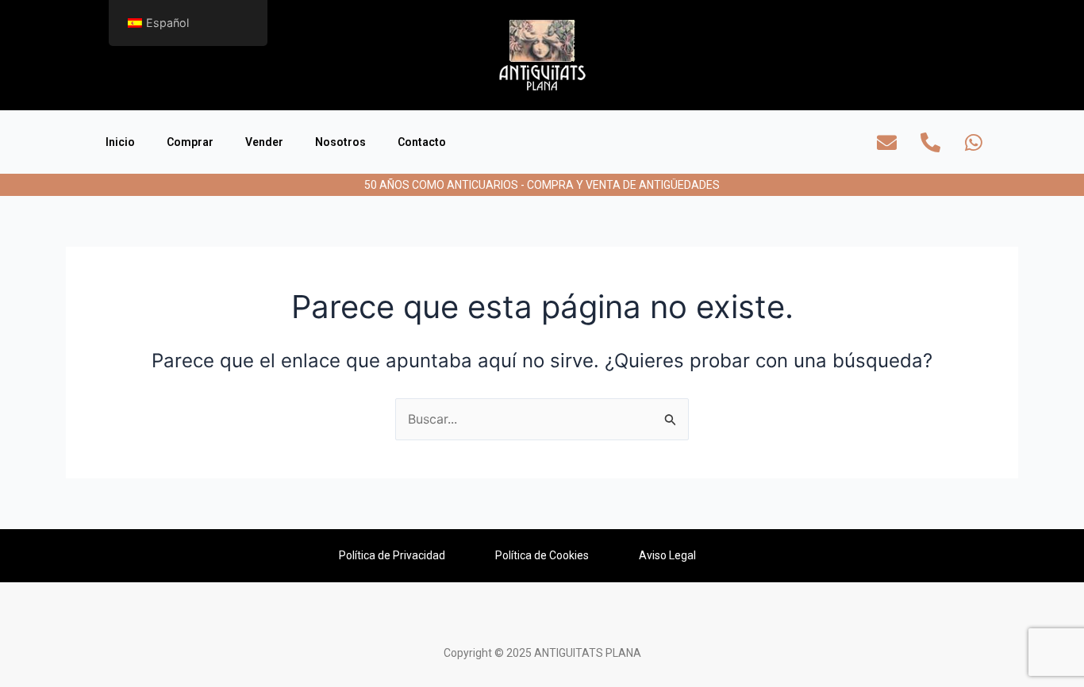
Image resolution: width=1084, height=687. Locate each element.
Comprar (190, 142)
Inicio (120, 142)
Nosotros (340, 142)
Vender (264, 142)
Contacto (422, 142)
